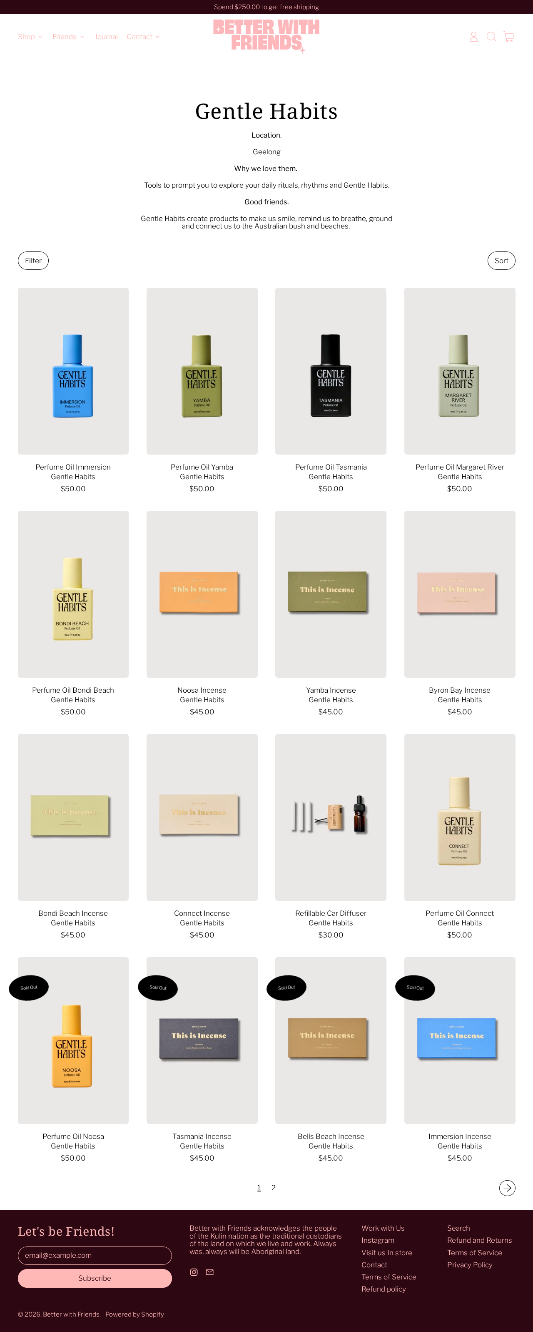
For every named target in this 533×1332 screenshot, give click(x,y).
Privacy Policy (470, 1265)
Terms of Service (388, 1277)
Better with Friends (71, 1314)
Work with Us (383, 1228)
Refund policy (383, 1289)
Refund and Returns (479, 1240)
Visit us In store (386, 1253)
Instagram (377, 1240)
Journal (106, 36)
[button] (491, 36)
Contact (374, 1265)
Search (458, 1228)
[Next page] (507, 1188)
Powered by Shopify (134, 1314)
